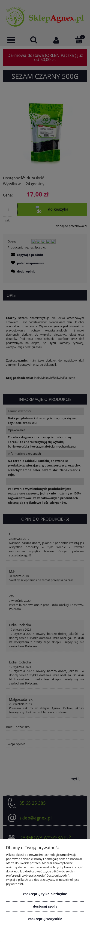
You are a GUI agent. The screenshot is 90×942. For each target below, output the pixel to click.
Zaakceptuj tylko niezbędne (45, 894)
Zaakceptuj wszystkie (45, 919)
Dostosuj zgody (45, 906)
